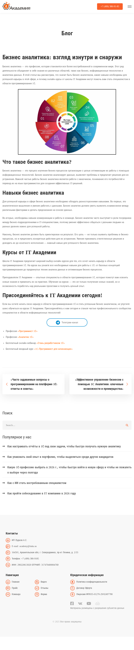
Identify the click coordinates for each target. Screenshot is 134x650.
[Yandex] (97, 603)
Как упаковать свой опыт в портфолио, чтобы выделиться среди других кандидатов (60, 456)
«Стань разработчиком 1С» (50, 343)
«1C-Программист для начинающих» (53, 349)
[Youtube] (88, 603)
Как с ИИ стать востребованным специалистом (36, 483)
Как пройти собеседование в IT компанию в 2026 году (41, 493)
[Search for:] (67, 425)
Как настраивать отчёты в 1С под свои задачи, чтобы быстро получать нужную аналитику (64, 446)
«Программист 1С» (28, 331)
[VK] (80, 603)
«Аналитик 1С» (26, 337)
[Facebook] (72, 603)
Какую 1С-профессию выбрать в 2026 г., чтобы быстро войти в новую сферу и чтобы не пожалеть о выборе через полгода (69, 470)
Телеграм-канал (70, 322)
